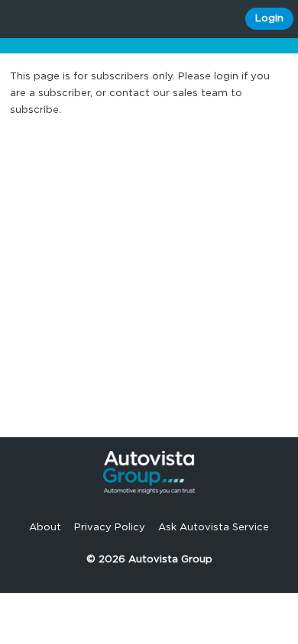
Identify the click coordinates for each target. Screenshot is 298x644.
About (45, 528)
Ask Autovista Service (213, 528)
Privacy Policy (109, 528)
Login (269, 19)
